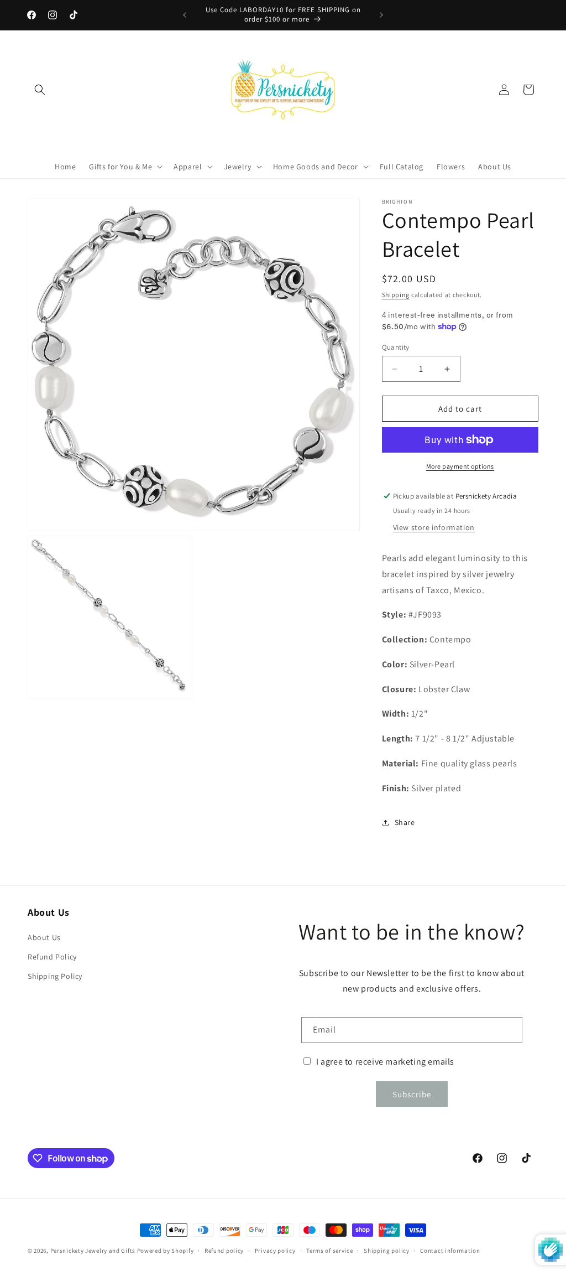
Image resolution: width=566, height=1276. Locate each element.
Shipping (396, 295)
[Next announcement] (381, 14)
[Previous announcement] (184, 14)
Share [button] (405, 822)
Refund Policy (52, 957)
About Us (44, 937)
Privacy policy (275, 1250)
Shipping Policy (55, 976)
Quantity (396, 347)
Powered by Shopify (165, 1250)
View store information (434, 527)
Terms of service (329, 1250)
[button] (40, 89)
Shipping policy (387, 1250)
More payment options (460, 466)
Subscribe (411, 1094)
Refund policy (224, 1250)
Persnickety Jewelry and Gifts (92, 1250)
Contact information (450, 1250)
